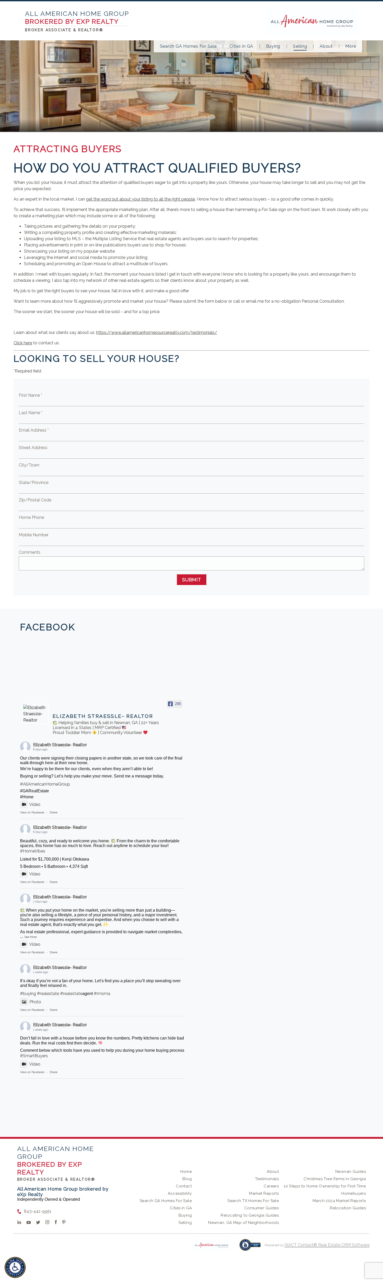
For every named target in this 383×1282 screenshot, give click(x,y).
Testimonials (267, 1179)
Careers (271, 1186)
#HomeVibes (32, 851)
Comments (29, 552)
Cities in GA (241, 46)
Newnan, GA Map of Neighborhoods (243, 1222)
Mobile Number (33, 534)
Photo (35, 1001)
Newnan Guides (350, 1171)
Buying (273, 46)
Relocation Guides (348, 1208)
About (326, 46)
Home (186, 1171)
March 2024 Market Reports (339, 1200)
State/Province (33, 482)
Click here (23, 342)
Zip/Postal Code (35, 499)
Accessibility (180, 1193)
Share (53, 812)
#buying (28, 993)
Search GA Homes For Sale (188, 46)
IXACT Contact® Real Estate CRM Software (327, 1244)
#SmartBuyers (34, 1055)
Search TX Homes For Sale (253, 1200)
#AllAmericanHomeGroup (45, 784)
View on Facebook (32, 812)
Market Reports (264, 1193)
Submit (191, 579)
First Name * (30, 395)
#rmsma (102, 993)
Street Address (33, 447)
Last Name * (30, 412)
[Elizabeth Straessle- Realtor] (36, 714)
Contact (184, 1186)
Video (34, 804)
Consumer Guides (261, 1208)
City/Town (29, 465)
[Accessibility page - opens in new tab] (250, 1247)
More (350, 46)
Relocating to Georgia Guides (250, 1215)
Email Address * (34, 430)
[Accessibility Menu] (15, 1267)
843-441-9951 (38, 1211)
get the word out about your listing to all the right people (140, 199)
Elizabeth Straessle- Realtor (60, 744)
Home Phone (31, 517)
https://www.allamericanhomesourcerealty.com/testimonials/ (156, 332)
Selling (300, 46)
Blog (187, 1179)
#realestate (48, 993)
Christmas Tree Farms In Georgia (335, 1179)
